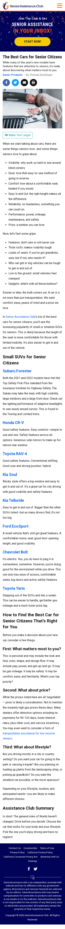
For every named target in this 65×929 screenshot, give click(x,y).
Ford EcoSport (16, 526)
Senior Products (13, 74)
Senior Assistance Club (20, 316)
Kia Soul (10, 474)
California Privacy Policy (40, 852)
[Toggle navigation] (59, 5)
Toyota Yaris (14, 588)
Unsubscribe (30, 848)
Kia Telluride (13, 500)
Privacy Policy (17, 852)
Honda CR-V (13, 422)
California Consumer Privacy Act (21, 856)
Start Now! (32, 41)
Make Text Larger (19, 135)
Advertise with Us (49, 856)
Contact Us (15, 848)
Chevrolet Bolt (15, 552)
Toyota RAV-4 (15, 453)
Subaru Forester (17, 371)
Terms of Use (47, 848)
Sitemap (32, 861)
